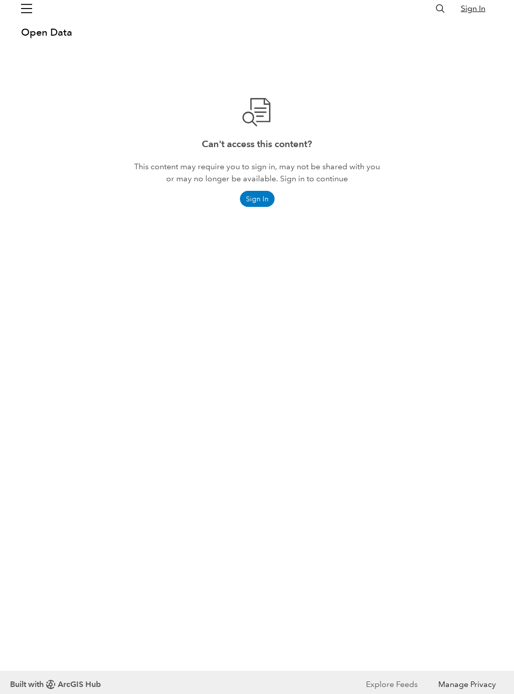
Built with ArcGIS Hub (55, 684)
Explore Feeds (392, 684)
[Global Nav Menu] (26, 8)
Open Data (46, 32)
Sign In (473, 8)
